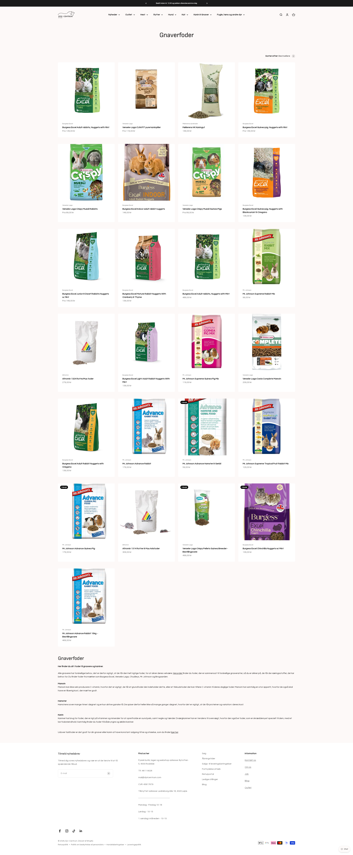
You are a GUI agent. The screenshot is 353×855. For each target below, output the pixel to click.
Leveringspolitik (134, 845)
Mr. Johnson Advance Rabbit (136, 464)
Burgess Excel (67, 124)
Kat (183, 15)
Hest (142, 15)
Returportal (208, 774)
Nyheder (112, 15)
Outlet (128, 15)
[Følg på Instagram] (67, 831)
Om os (248, 767)
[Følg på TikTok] (74, 831)
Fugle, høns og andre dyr (229, 15)
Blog (204, 784)
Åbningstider (208, 758)
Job (247, 774)
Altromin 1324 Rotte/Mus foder (77, 379)
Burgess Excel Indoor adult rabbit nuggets (143, 209)
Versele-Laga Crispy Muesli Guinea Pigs (202, 209)
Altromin (65, 375)
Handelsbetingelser (115, 845)
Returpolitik (63, 845)
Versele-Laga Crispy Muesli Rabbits (80, 209)
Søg (204, 753)
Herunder (178, 673)
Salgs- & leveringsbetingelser (217, 764)
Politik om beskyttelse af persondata (87, 845)
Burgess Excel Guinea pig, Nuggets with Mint (265, 127)
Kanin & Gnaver (201, 15)
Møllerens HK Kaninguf (194, 127)
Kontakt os (250, 760)
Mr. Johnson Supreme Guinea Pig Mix (201, 379)
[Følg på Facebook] (60, 831)
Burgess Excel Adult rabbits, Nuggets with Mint (85, 127)
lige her (174, 732)
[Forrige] (145, 3)
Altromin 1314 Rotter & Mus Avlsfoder (141, 548)
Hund (170, 15)
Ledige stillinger (210, 779)
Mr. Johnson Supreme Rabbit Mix (259, 294)
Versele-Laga (127, 124)
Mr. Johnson (247, 290)
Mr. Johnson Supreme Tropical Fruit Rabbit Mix (266, 464)
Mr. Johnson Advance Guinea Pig (78, 548)
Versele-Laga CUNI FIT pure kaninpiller (141, 127)
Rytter (156, 15)
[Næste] (207, 3)
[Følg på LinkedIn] (81, 831)
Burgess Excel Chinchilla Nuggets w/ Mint (263, 548)
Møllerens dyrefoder (190, 124)
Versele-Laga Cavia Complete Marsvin (262, 379)
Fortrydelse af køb (211, 769)
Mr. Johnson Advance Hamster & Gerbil (202, 464)
